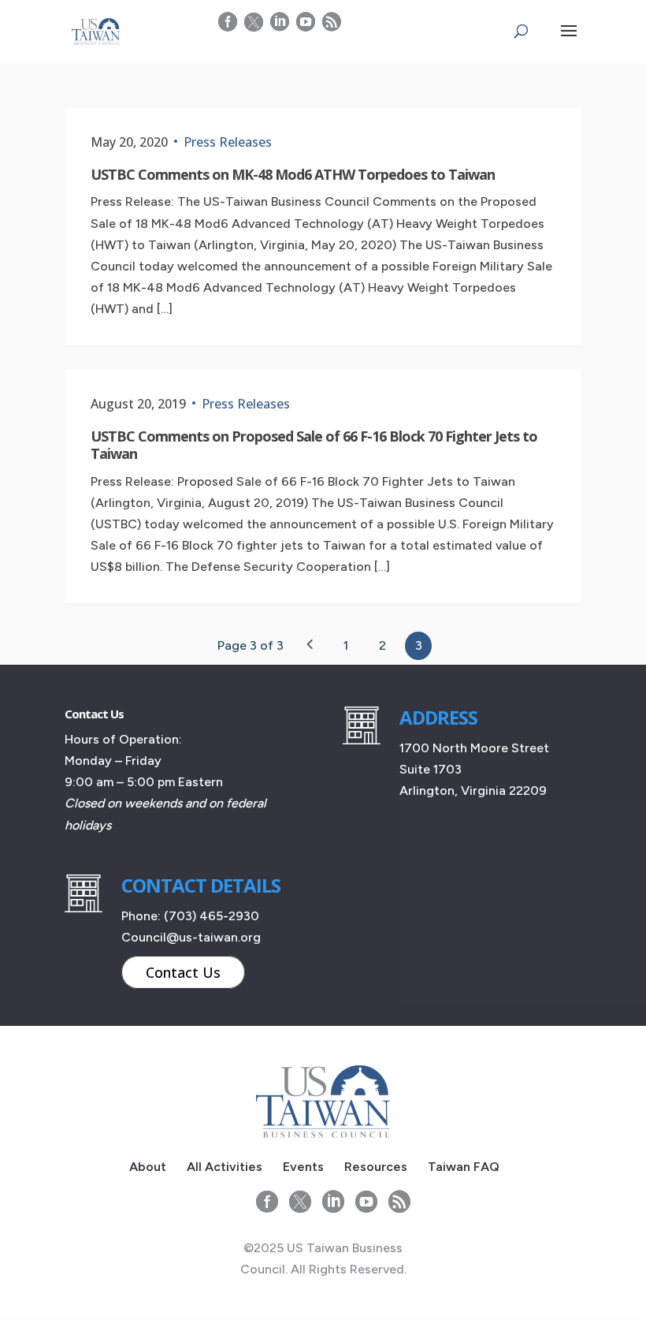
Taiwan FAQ (463, 1166)
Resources (375, 1166)
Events (303, 1166)
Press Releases (228, 142)
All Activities (224, 1166)
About (147, 1166)
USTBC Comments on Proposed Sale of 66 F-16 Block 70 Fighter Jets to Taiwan (314, 445)
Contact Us (183, 972)
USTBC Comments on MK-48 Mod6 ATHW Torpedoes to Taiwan (293, 174)
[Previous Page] (309, 644)
